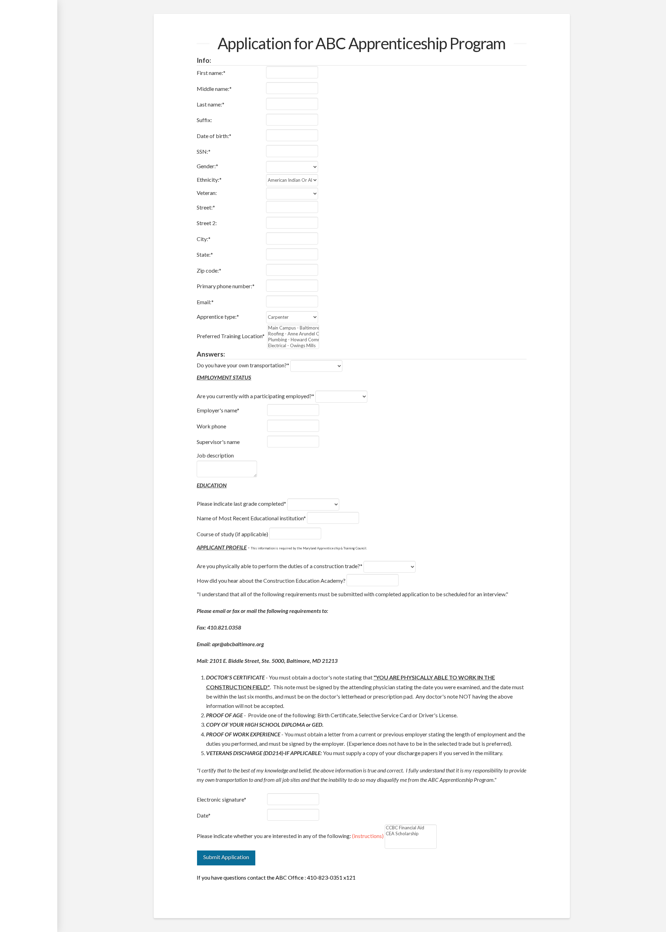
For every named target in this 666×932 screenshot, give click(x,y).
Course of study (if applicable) (232, 534)
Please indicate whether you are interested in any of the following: (290, 835)
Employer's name (218, 410)
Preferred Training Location (231, 336)
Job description (215, 455)
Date (204, 815)
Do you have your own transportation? (243, 365)
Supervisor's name (218, 441)
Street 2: (207, 223)
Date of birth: (214, 135)
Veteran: (207, 192)
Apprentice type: (218, 316)
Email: (205, 302)
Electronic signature (221, 799)
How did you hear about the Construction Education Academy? (271, 580)
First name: (211, 72)
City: (204, 239)
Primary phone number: (226, 286)
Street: (206, 207)
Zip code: (209, 270)
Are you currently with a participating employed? (255, 396)
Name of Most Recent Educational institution (251, 518)
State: (205, 254)
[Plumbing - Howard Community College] (293, 340)
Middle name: (214, 88)
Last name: (210, 104)
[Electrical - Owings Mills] (293, 346)
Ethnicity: (209, 179)
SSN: (204, 151)
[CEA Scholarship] (410, 834)
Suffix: (204, 120)
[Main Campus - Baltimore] (293, 328)
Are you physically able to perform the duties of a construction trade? (279, 566)
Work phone (211, 426)
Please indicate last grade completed (241, 503)
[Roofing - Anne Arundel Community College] (293, 334)
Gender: (207, 166)
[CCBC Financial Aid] (410, 828)
